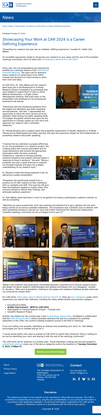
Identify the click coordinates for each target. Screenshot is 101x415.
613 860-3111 (80, 370)
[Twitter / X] (88, 379)
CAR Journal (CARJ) (20, 318)
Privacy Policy (10, 369)
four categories (78, 297)
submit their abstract (12, 344)
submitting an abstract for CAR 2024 (59, 59)
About (6, 365)
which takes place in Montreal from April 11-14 (39, 297)
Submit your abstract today (51, 352)
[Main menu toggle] (96, 5)
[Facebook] (78, 379)
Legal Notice (9, 373)
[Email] (93, 379)
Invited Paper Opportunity (59, 316)
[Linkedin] (74, 379)
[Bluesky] (83, 379)
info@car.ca (82, 373)
